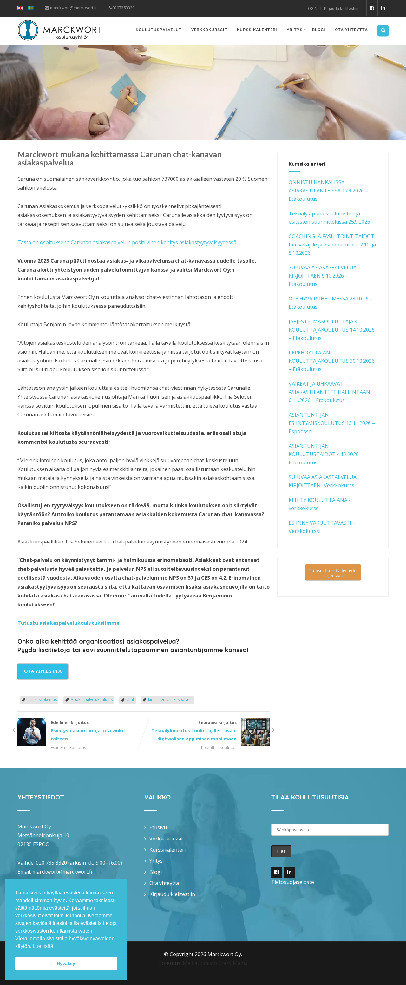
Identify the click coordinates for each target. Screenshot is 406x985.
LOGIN (312, 8)
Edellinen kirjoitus (88, 730)
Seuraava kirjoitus (194, 730)
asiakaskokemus (42, 699)
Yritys (295, 29)
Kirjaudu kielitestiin (341, 8)
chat (130, 699)
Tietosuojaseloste (292, 882)
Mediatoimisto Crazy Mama (215, 963)
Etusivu (158, 827)
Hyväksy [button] (66, 963)
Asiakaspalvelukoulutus (92, 699)
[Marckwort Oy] (59, 20)
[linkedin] (383, 8)
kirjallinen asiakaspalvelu (170, 699)
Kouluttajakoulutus (219, 747)
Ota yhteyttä (351, 29)
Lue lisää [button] (43, 946)
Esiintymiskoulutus (68, 747)
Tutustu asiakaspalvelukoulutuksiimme (68, 622)
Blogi (318, 29)
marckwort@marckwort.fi (62, 871)
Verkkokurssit (209, 29)
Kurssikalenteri (257, 29)
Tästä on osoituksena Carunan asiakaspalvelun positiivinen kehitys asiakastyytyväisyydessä (126, 242)
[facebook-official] (371, 8)
